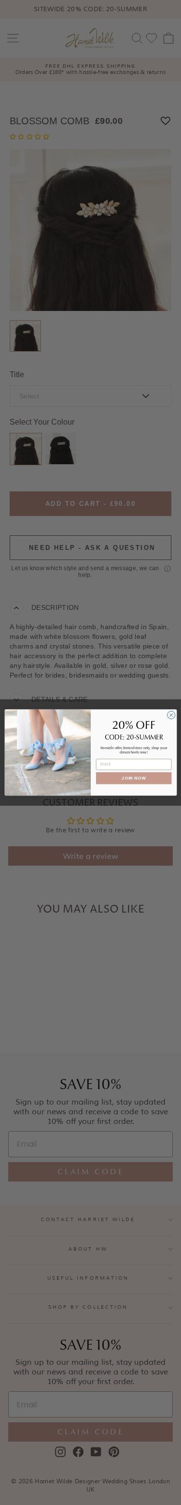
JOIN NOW (134, 778)
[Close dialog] (171, 715)
